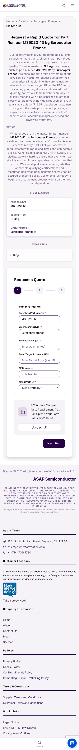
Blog (6, 636)
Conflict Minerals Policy (17, 672)
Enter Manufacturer (30, 326)
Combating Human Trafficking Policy (26, 678)
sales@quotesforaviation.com (26, 546)
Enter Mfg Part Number (32, 313)
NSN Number (26, 368)
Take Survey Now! (14, 600)
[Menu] (72, 5)
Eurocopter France (45, 21)
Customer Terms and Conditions (23, 702)
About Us (9, 625)
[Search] (64, 5)
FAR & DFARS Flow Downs (19, 727)
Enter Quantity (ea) (30, 340)
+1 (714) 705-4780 (19, 552)
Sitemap (8, 642)
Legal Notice (11, 722)
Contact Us (10, 630)
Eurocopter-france (22, 231)
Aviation (24, 21)
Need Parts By (27, 381)
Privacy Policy (12, 661)
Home (10, 21)
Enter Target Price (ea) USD (34, 354)
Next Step (53, 443)
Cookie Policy (11, 666)
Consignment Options (16, 733)
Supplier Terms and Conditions (22, 697)
